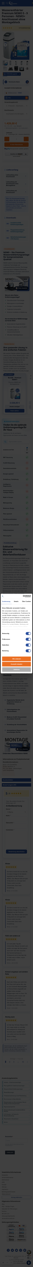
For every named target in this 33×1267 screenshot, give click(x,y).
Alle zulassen (16, 659)
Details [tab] (16, 601)
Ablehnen (16, 669)
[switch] (28, 639)
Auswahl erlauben (16, 664)
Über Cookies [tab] (26, 601)
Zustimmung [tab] (6, 601)
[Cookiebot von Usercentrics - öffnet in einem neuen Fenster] (23, 596)
